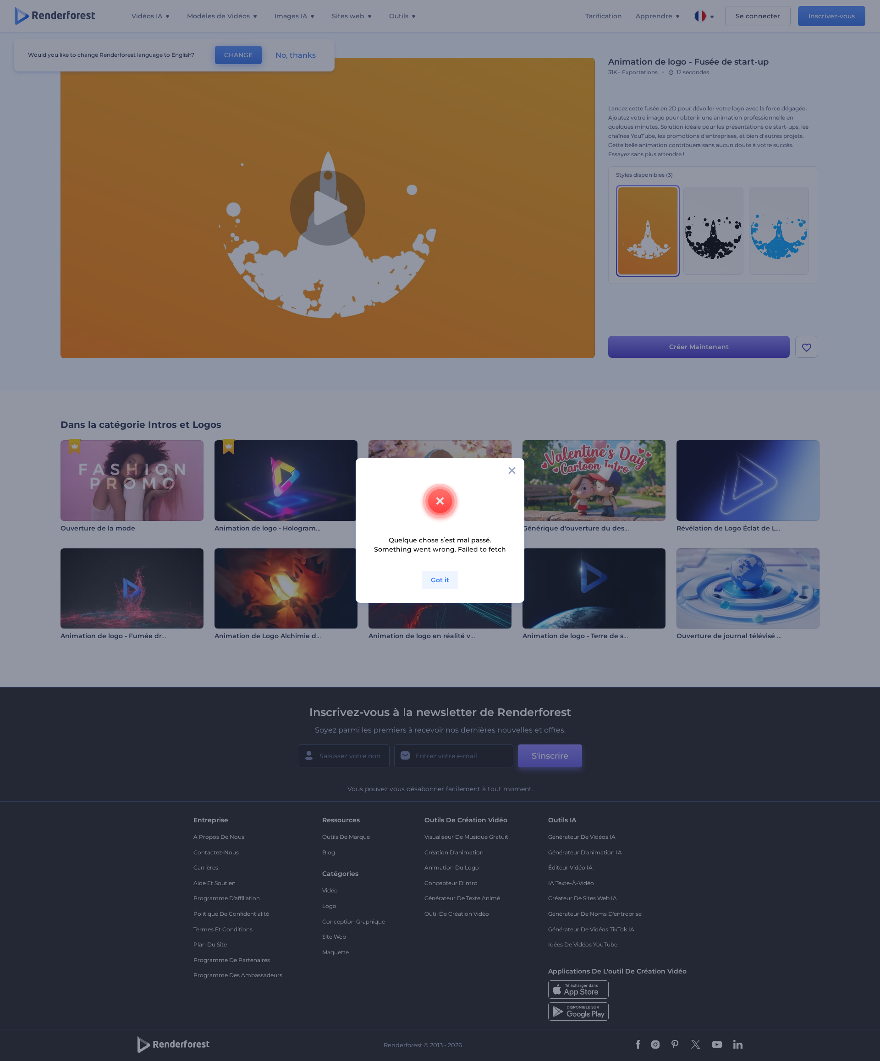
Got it (440, 580)
